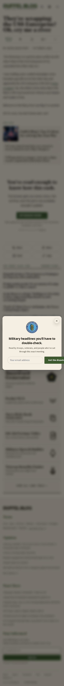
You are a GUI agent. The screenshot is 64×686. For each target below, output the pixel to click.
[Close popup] (56, 321)
